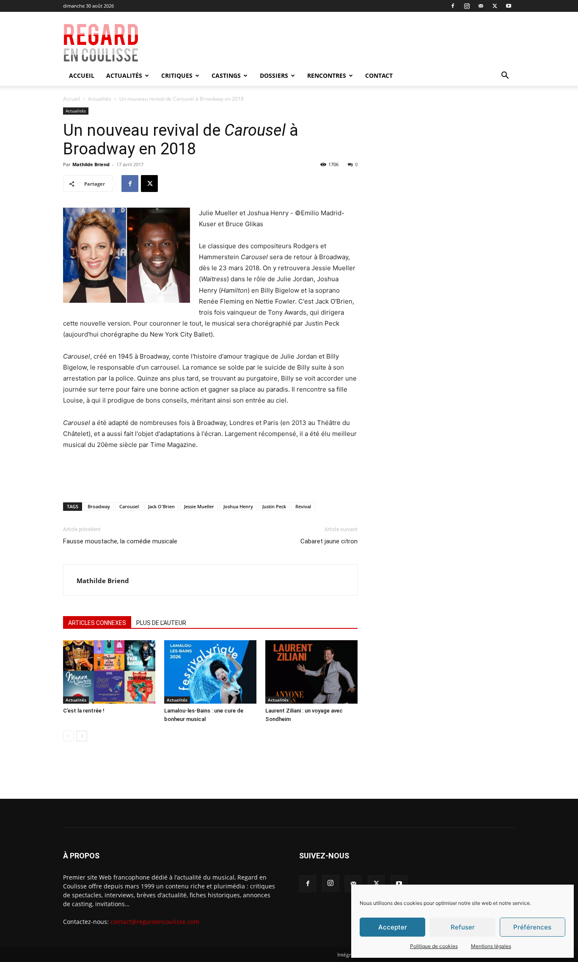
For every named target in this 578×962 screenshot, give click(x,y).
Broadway (99, 506)
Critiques (177, 75)
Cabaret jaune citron (329, 541)
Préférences (532, 927)
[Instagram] (466, 6)
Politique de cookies (434, 946)
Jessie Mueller (199, 506)
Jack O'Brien (161, 506)
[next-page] (82, 736)
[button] (505, 76)
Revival (303, 506)
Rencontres (326, 75)
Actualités (124, 75)
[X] (494, 6)
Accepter (392, 927)
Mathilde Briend (91, 164)
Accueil (81, 75)
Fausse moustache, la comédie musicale (120, 541)
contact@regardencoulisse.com (154, 922)
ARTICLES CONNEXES (97, 622)
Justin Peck (274, 506)
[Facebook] (452, 6)
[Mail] (480, 6)
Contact (379, 75)
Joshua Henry (238, 506)
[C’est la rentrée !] (109, 672)
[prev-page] (68, 736)
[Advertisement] (349, 43)
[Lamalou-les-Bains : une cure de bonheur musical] (210, 672)
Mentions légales (491, 946)
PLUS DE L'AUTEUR (161, 622)
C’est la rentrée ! (84, 710)
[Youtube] (508, 6)
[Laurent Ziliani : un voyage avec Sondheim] (311, 672)
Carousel (129, 506)
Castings (226, 75)
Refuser (463, 927)
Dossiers (274, 75)
